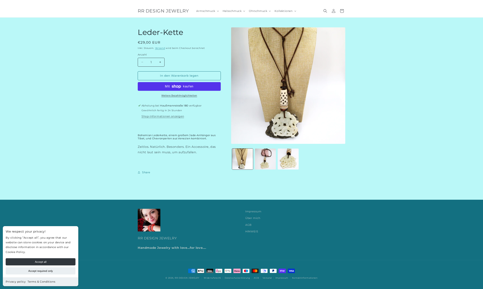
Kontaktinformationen (305, 278)
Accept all (40, 261)
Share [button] (146, 172)
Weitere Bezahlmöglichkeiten (179, 95)
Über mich (252, 218)
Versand (160, 48)
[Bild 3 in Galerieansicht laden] (288, 159)
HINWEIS (251, 231)
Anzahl (142, 54)
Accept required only (40, 270)
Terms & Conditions (41, 281)
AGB (248, 225)
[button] (207, 11)
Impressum (253, 211)
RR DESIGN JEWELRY (187, 278)
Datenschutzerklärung (237, 278)
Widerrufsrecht (212, 278)
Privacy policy (16, 281)
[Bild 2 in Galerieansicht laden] (265, 159)
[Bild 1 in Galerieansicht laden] (242, 159)
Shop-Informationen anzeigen (163, 116)
